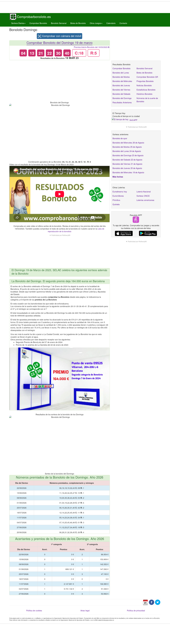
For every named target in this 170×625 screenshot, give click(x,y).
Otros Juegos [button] (95, 23)
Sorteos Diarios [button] (17, 23)
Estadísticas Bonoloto (146, 89)
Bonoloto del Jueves (121, 85)
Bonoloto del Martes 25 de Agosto (127, 146)
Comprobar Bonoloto (38, 23)
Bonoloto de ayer (119, 138)
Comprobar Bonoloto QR (147, 76)
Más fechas (117, 176)
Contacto (123, 23)
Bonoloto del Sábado (121, 93)
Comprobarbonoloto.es (34, 16)
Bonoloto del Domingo (121, 98)
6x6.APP (133, 120)
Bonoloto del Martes (121, 76)
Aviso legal (85, 610)
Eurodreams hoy (119, 191)
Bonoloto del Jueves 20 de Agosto (127, 168)
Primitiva (116, 200)
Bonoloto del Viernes (121, 89)
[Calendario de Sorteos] (145, 602)
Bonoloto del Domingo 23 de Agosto (127, 155)
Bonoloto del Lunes (120, 72)
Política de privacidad (136, 610)
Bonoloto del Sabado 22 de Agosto (127, 159)
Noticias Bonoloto (144, 85)
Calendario (111, 23)
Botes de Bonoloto (78, 23)
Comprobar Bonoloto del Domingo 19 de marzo (59, 42)
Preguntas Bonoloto (145, 81)
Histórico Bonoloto (144, 93)
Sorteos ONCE (143, 195)
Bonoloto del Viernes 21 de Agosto (127, 163)
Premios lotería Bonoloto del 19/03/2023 (91, 47)
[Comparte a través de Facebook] (151, 602)
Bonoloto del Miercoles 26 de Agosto (128, 142)
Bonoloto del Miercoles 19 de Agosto (128, 172)
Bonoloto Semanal (58, 23)
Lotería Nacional (144, 191)
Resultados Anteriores (122, 102)
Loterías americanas (145, 200)
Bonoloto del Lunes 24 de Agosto (126, 151)
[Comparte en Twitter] (157, 602)
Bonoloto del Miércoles (122, 81)
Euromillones (118, 195)
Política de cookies (34, 610)
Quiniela (116, 204)
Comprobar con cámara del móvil (61, 36)
